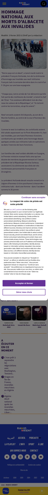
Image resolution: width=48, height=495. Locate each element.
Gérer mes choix (24, 292)
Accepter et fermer (24, 283)
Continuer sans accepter (33, 197)
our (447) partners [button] (16, 209)
